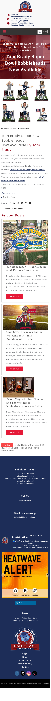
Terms (25, 666)
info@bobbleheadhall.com (21, 16)
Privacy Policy (25, 663)
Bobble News (22, 44)
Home (9, 44)
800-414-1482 (16, 14)
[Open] (25, 575)
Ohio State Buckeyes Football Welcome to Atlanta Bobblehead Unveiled (25, 335)
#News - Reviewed (14, 208)
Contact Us (25, 660)
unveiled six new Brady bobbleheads (27, 169)
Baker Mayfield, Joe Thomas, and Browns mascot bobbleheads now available (25, 403)
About (25, 653)
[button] (4, 32)
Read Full (14, 296)
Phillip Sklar (25, 128)
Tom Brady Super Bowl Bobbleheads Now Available (20, 140)
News (25, 657)
